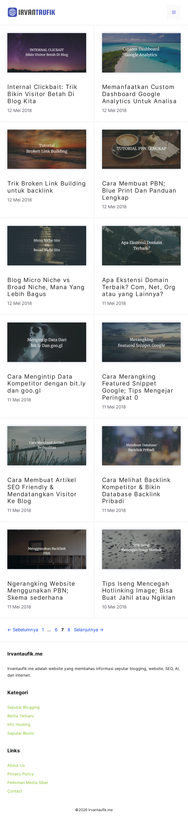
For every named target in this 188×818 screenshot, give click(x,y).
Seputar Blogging (23, 707)
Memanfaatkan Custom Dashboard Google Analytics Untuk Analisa (139, 94)
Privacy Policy (20, 773)
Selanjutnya (89, 629)
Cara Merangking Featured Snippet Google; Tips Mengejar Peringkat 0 (138, 387)
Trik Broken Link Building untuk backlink (46, 187)
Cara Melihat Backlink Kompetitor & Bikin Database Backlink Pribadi (136, 490)
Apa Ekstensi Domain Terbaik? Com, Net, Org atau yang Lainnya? (139, 287)
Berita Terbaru (20, 715)
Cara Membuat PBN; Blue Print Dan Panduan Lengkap (139, 190)
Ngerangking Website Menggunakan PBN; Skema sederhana (41, 590)
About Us (16, 765)
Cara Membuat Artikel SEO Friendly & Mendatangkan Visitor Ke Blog (42, 490)
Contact (14, 791)
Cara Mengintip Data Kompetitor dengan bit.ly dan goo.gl (46, 383)
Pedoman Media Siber (27, 782)
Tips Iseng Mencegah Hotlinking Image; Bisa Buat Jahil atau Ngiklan (139, 590)
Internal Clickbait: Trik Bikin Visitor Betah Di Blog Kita (42, 94)
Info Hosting (18, 724)
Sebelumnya (22, 629)
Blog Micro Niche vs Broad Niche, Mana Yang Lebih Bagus (46, 287)
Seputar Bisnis (20, 733)
